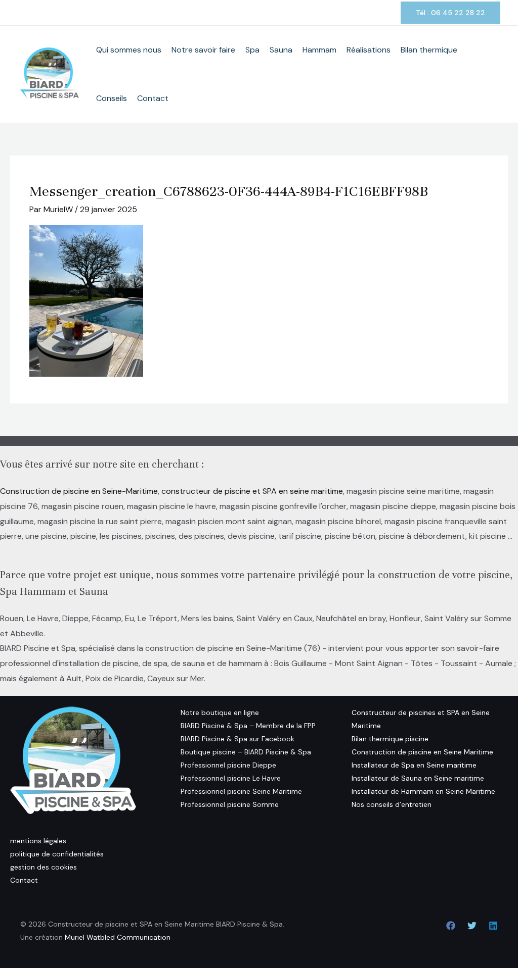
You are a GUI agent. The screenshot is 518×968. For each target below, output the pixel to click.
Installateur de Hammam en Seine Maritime (423, 791)
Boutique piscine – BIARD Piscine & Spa (246, 751)
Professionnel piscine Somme (230, 804)
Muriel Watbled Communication (117, 937)
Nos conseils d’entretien (391, 804)
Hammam (319, 49)
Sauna (281, 49)
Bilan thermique (429, 49)
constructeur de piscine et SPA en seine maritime (252, 491)
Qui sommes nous (128, 49)
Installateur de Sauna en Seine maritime (418, 778)
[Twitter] (472, 925)
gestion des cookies (43, 867)
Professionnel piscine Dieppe (228, 765)
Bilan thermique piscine (390, 738)
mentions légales (38, 840)
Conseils (111, 98)
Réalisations (369, 49)
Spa (252, 49)
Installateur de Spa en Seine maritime (414, 765)
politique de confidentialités (57, 853)
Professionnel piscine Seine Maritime (241, 791)
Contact (152, 98)
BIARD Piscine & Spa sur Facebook (237, 738)
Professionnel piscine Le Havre (231, 778)
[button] (450, 13)
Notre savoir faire (203, 49)
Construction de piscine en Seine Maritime (422, 751)
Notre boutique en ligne (220, 712)
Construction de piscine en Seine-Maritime (79, 491)
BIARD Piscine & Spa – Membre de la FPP (248, 725)
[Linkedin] (493, 925)
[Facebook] (450, 925)
